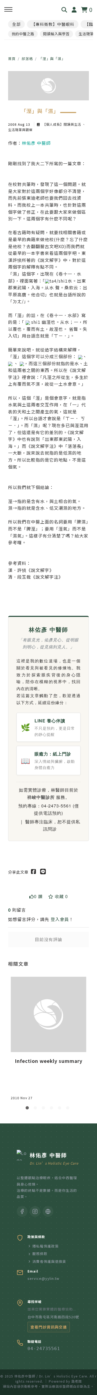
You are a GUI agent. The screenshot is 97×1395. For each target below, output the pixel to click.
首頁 (12, 58)
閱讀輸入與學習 (56, 33)
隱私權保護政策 (45, 1246)
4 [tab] (52, 1109)
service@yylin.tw (43, 1278)
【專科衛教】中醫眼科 (52, 24)
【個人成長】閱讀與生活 (61, 124)
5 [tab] (60, 1109)
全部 (16, 24)
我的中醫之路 (23, 33)
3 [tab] (44, 1109)
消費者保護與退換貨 (49, 1261)
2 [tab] (36, 1109)
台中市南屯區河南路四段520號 (53, 1316)
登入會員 (60, 919)
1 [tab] (28, 1109)
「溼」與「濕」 (52, 58)
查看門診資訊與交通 (48, 1327)
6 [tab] (68, 1109)
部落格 (27, 58)
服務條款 (39, 1253)
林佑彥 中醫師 (36, 143)
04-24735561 (43, 1348)
